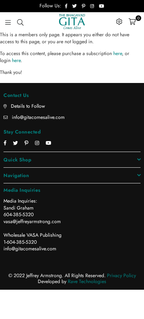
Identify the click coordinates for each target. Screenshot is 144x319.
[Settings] (119, 21)
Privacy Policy (121, 275)
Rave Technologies (87, 281)
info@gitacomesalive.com (38, 117)
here (117, 53)
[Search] (20, 21)
